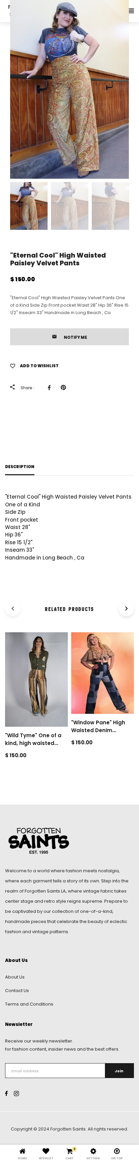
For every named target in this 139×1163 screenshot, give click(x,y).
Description (19, 466)
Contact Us (17, 990)
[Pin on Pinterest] (65, 388)
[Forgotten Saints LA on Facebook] (6, 1093)
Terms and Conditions (29, 1004)
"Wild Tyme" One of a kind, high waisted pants (33, 743)
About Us (15, 977)
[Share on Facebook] (51, 388)
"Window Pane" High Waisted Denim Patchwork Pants (98, 730)
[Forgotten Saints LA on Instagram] (16, 1093)
